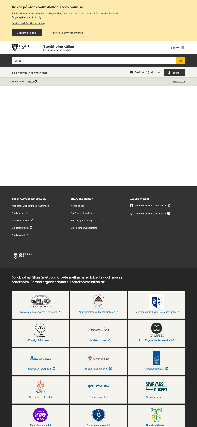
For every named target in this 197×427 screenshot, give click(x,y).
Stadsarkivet (18, 235)
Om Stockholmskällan (82, 213)
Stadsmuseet (18, 213)
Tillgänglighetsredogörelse (84, 220)
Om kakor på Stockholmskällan (28, 23)
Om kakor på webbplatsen (84, 228)
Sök (180, 60)
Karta (31, 81)
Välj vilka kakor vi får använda (67, 32)
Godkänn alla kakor (27, 32)
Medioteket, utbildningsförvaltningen (30, 206)
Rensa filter (179, 81)
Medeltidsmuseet (20, 220)
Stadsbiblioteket (20, 228)
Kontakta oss (77, 206)
